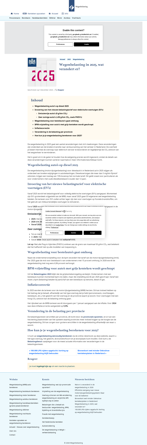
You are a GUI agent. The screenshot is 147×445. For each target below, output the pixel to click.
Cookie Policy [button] (60, 225)
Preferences (54, 233)
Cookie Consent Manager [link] (53, 211)
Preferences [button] (54, 227)
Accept (92, 233)
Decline (73, 233)
